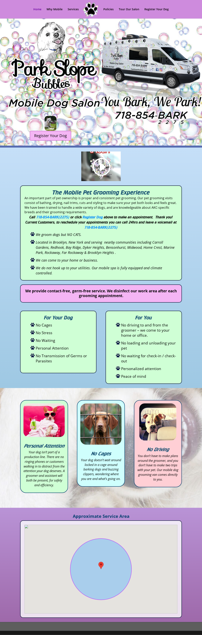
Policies (108, 9)
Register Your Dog (156, 9)
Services (73, 9)
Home (37, 9)
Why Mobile (55, 9)
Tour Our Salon (129, 9)
